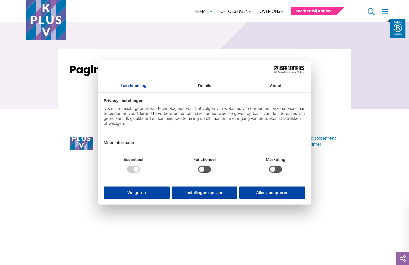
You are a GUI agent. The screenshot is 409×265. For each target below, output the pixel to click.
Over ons (270, 11)
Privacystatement (318, 138)
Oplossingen (234, 11)
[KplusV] (46, 21)
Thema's (200, 11)
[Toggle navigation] (385, 11)
